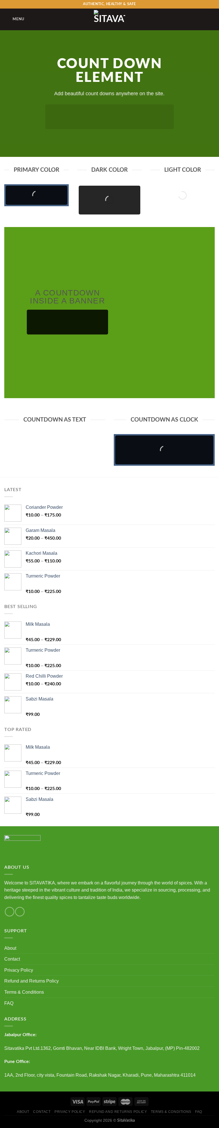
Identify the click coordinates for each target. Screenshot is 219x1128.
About (10, 948)
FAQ (8, 1003)
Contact (12, 959)
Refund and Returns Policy (31, 981)
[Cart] (212, 19)
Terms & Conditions (24, 992)
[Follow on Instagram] (20, 911)
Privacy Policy (18, 970)
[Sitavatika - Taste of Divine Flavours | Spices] (109, 19)
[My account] (202, 19)
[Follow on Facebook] (9, 911)
